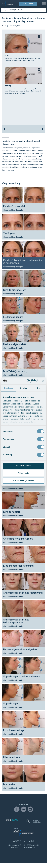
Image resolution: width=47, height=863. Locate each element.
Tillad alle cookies (23, 466)
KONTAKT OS (28, 4)
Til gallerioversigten (12, 26)
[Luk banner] (43, 381)
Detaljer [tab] (23, 388)
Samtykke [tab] (8, 388)
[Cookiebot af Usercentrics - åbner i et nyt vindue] (28, 381)
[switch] (40, 439)
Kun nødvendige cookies (23, 480)
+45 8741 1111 (16, 847)
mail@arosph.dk (30, 847)
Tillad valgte (23, 473)
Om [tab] (38, 388)
